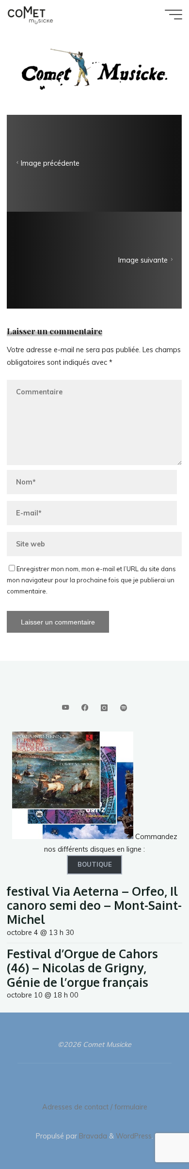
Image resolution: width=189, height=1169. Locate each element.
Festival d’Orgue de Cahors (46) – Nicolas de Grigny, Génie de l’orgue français (82, 968)
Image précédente (50, 163)
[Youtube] (65, 708)
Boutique (95, 864)
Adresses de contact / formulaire (94, 1107)
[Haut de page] (151, 1131)
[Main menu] (173, 14)
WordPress (134, 1136)
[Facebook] (85, 708)
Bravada (92, 1136)
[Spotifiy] (124, 708)
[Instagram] (104, 708)
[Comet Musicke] (30, 14)
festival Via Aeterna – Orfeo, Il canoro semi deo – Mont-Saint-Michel (94, 905)
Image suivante (143, 260)
